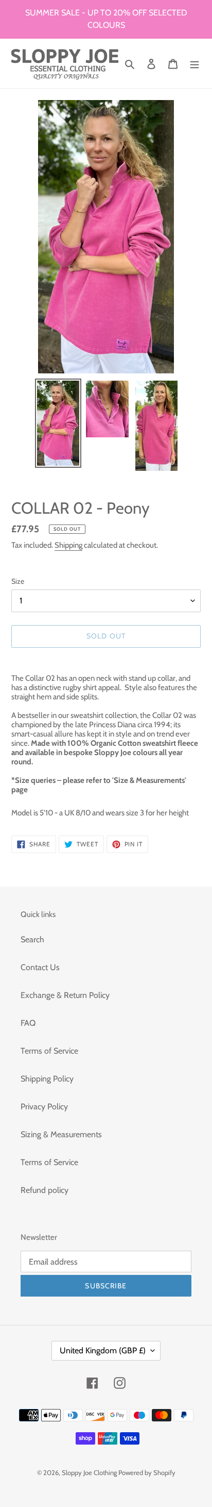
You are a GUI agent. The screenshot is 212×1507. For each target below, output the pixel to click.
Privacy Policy (44, 1106)
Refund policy (44, 1190)
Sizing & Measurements (61, 1134)
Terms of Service (49, 1051)
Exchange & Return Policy (65, 995)
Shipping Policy (47, 1079)
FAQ (28, 1023)
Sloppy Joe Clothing (90, 1472)
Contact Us (40, 967)
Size (17, 581)
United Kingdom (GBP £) (103, 1350)
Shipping (68, 545)
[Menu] (194, 63)
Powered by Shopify (146, 1472)
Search (32, 939)
